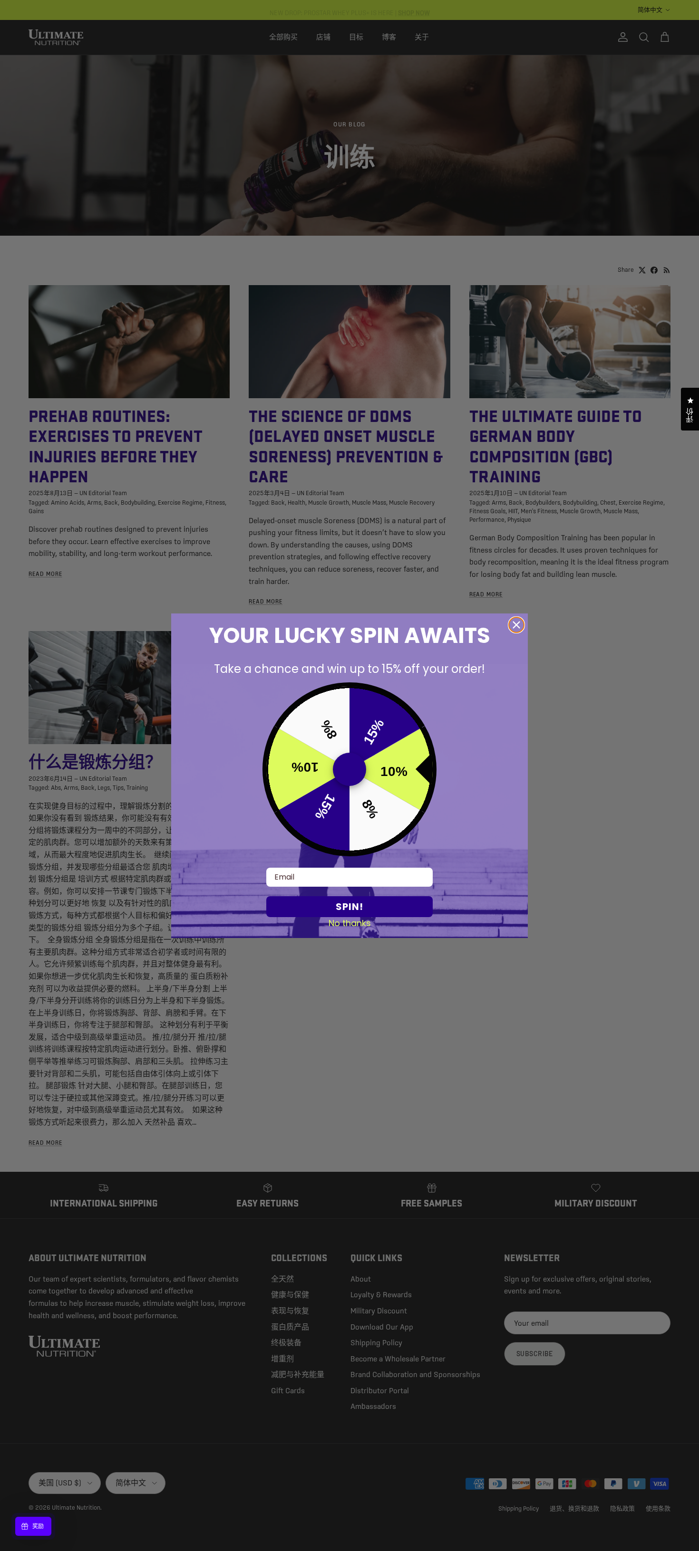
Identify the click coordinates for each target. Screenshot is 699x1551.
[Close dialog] (516, 624)
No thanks (350, 923)
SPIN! (349, 906)
